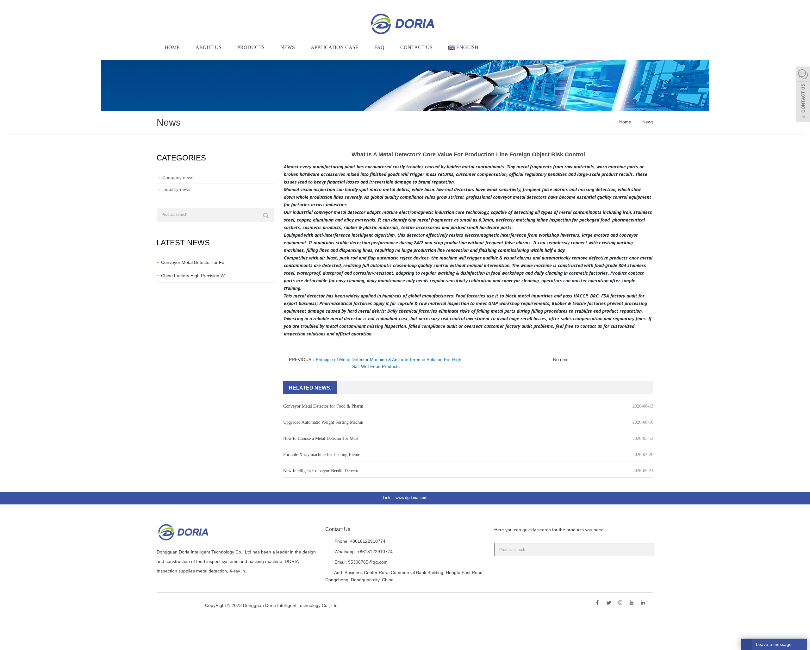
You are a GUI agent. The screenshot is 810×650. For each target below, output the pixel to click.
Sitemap (348, 605)
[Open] (803, 94)
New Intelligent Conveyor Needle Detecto (320, 470)
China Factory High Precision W (193, 275)
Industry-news (176, 189)
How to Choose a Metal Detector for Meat (320, 438)
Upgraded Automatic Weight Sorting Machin (323, 422)
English (466, 47)
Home (172, 47)
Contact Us (416, 47)
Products (251, 47)
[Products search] (646, 549)
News (287, 47)
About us (208, 47)
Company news (177, 177)
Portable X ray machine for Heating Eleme (321, 454)
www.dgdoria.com (411, 497)
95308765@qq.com (368, 562)
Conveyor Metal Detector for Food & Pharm (323, 406)
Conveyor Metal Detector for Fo (192, 262)
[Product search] (266, 215)
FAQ (379, 47)
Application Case (334, 47)
